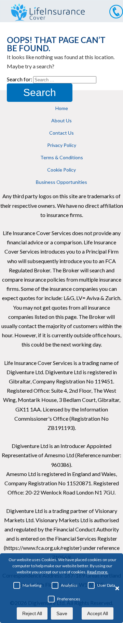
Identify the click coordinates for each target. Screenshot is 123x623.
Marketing (32, 585)
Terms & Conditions (61, 157)
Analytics (69, 585)
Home (61, 108)
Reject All (32, 613)
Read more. (97, 571)
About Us (61, 120)
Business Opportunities (61, 182)
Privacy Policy (61, 145)
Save (61, 613)
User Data (106, 585)
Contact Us (61, 133)
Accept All (97, 613)
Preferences (68, 598)
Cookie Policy (61, 170)
